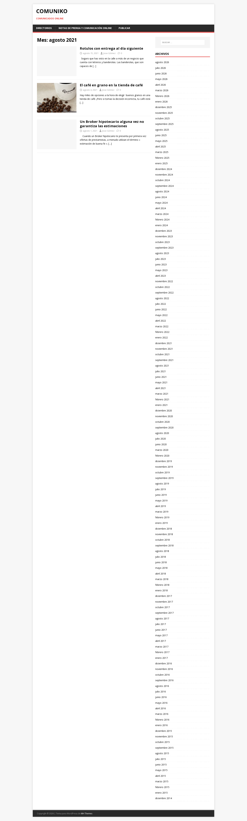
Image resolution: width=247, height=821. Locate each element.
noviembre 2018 (164, 534)
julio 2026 (160, 67)
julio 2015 (160, 759)
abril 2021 (160, 388)
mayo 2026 (161, 79)
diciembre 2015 (163, 730)
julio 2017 (160, 624)
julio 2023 (160, 258)
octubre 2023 (162, 242)
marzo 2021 (161, 393)
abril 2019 (160, 506)
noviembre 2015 (164, 736)
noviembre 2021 (164, 348)
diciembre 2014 (163, 798)
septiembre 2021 (164, 360)
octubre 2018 (162, 539)
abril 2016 (160, 708)
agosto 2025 (162, 129)
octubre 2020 (162, 421)
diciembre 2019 (163, 461)
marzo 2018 (161, 579)
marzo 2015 (161, 781)
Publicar (124, 28)
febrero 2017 (162, 652)
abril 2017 (160, 640)
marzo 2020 (161, 449)
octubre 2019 (162, 472)
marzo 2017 (161, 646)
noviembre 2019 (164, 466)
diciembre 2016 (163, 663)
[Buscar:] (182, 42)
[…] (94, 66)
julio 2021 (160, 371)
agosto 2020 (162, 433)
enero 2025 (161, 163)
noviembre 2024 (164, 174)
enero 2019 (161, 523)
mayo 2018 (161, 567)
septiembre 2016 (164, 680)
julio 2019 (160, 489)
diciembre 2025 (163, 107)
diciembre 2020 (163, 410)
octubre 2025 (162, 118)
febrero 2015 (162, 787)
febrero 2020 (162, 455)
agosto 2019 (162, 483)
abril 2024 (160, 208)
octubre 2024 (162, 180)
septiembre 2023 (164, 247)
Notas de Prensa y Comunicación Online (85, 28)
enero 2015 (161, 792)
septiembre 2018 (164, 545)
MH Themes (86, 813)
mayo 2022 (161, 315)
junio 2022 (161, 309)
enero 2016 (161, 725)
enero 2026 (161, 101)
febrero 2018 (162, 584)
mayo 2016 (161, 702)
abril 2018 (160, 573)
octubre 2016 (162, 674)
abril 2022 (160, 320)
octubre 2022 (162, 287)
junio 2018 (161, 562)
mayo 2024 (161, 202)
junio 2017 (161, 629)
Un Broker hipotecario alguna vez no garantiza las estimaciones (112, 123)
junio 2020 (161, 444)
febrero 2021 (162, 399)
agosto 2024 (162, 191)
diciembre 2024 (163, 169)
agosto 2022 (162, 298)
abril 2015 (160, 775)
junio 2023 (161, 264)
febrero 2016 (162, 719)
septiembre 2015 (164, 747)
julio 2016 (160, 691)
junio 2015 (161, 764)
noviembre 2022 (164, 281)
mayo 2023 (161, 270)
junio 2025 (161, 135)
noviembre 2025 (164, 112)
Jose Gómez (109, 53)
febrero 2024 (162, 219)
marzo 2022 (161, 326)
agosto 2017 (162, 618)
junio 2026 (161, 73)
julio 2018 (160, 556)
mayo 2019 (161, 500)
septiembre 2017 (164, 612)
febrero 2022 (162, 332)
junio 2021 (161, 376)
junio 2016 (161, 697)
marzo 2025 (161, 152)
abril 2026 (160, 84)
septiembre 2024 (164, 185)
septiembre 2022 (164, 292)
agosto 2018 (162, 551)
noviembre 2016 (164, 669)
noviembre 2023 (164, 236)
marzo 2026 (161, 90)
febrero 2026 (162, 96)
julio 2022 (160, 303)
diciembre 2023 (163, 230)
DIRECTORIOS (44, 28)
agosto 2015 (162, 753)
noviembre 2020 (164, 416)
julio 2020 (160, 438)
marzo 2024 (161, 214)
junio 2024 (161, 197)
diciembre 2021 (163, 343)
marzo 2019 (161, 511)
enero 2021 (161, 405)
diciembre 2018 (163, 528)
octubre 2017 (162, 607)
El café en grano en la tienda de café (111, 85)
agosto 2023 (162, 253)
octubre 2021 (162, 354)
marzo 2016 (161, 713)
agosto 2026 (162, 62)
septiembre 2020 (164, 427)
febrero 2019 (162, 517)
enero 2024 (161, 225)
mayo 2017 (161, 635)
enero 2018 (161, 590)
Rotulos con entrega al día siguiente (111, 48)
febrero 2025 (162, 157)
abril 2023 (160, 275)
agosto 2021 (162, 365)
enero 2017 (161, 657)
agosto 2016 (162, 686)
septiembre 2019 (164, 478)
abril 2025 (160, 146)
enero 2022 (161, 337)
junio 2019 (161, 494)
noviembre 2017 (164, 601)
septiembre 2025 (164, 124)
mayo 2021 (161, 382)
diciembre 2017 (163, 596)
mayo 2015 (161, 770)
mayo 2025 (161, 141)
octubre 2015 (162, 742)
